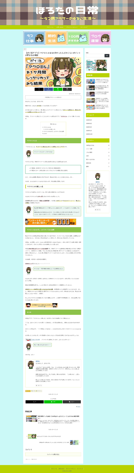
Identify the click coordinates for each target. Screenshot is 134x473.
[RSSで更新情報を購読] (41, 385)
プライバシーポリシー (71, 468)
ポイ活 (34, 390)
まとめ (45, 133)
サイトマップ (80, 468)
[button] (67, 89)
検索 (87, 52)
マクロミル (39, 390)
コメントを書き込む (53, 454)
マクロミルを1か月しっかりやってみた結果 (53, 131)
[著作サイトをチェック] (36, 385)
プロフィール (54, 468)
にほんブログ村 (35, 339)
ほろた (38, 361)
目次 (51, 124)
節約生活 (28, 390)
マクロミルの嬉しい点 (50, 129)
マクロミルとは (47, 127)
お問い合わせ (61, 468)
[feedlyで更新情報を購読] (39, 385)
